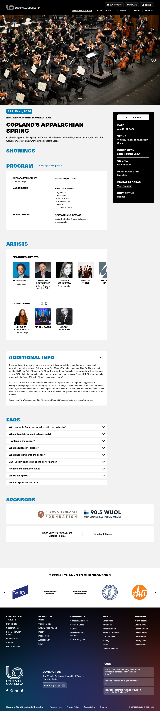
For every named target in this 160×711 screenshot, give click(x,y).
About (137, 10)
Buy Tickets (116, 5)
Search (148, 5)
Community (123, 10)
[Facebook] (7, 690)
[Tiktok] (22, 690)
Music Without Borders (76, 634)
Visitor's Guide (44, 623)
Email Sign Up (52, 685)
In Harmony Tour (78, 639)
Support (149, 10)
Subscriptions (12, 627)
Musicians (107, 624)
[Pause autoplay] (155, 19)
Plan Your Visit (104, 10)
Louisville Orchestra (23, 7)
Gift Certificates (13, 646)
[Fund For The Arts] (110, 592)
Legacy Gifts (140, 640)
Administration (109, 628)
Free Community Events (13, 633)
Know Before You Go (47, 627)
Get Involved (140, 636)
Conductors (107, 620)
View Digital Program (49, 165)
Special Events (141, 628)
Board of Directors (110, 632)
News (105, 644)
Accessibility (44, 639)
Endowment (140, 644)
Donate (133, 5)
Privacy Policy (73, 707)
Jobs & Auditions (110, 648)
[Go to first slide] (153, 59)
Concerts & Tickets (82, 10)
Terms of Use (56, 707)
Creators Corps (77, 624)
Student (9, 642)
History (105, 640)
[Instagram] (11, 690)
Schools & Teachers (79, 620)
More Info (122, 175)
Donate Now (140, 624)
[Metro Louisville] (140, 592)
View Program (124, 186)
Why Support (140, 620)
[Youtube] (16, 690)
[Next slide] (45, 257)
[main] (80, 284)
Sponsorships (141, 632)
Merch (41, 631)
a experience (141, 707)
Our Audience (108, 636)
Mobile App (43, 635)
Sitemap (103, 707)
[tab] (78, 98)
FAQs (40, 643)
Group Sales (12, 638)
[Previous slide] (6, 59)
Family (73, 628)
